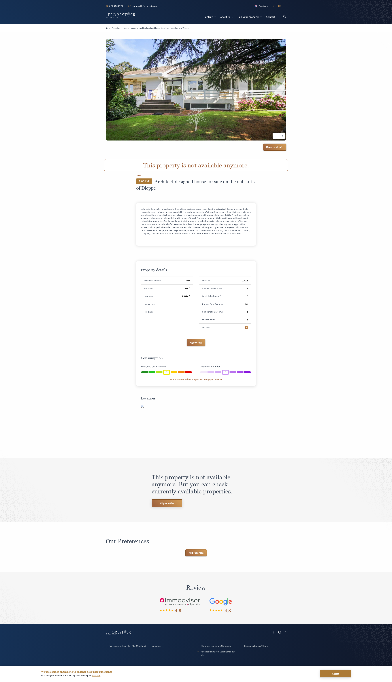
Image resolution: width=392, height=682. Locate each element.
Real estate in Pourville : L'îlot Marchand (127, 646)
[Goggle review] (220, 601)
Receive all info (274, 147)
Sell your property (248, 16)
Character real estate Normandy (216, 646)
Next (282, 136)
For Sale (208, 16)
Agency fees (196, 342)
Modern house (130, 28)
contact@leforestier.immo (144, 6)
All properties (167, 503)
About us (225, 16)
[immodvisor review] (180, 601)
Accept (335, 673)
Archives (156, 646)
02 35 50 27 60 (116, 6)
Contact (270, 16)
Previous (276, 136)
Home (107, 28)
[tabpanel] (196, 90)
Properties (116, 28)
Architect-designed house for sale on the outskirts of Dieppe (163, 28)
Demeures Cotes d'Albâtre (256, 646)
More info (96, 676)
